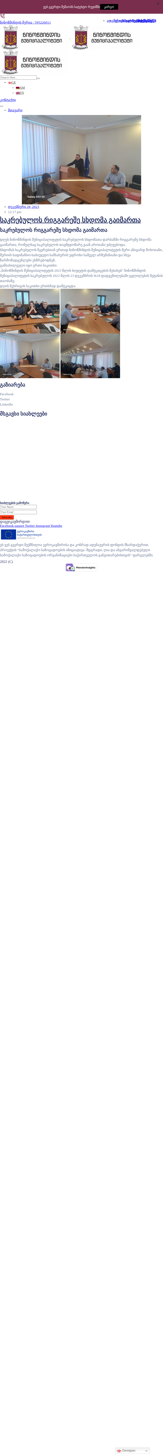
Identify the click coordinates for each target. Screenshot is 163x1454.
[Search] (38, 78)
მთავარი (15, 110)
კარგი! (111, 7)
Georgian (128, 1450)
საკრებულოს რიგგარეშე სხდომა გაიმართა (70, 220)
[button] (8, 100)
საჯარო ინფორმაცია (139, 21)
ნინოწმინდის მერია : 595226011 (25, 22)
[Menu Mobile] (1, 106)
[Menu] (157, 19)
